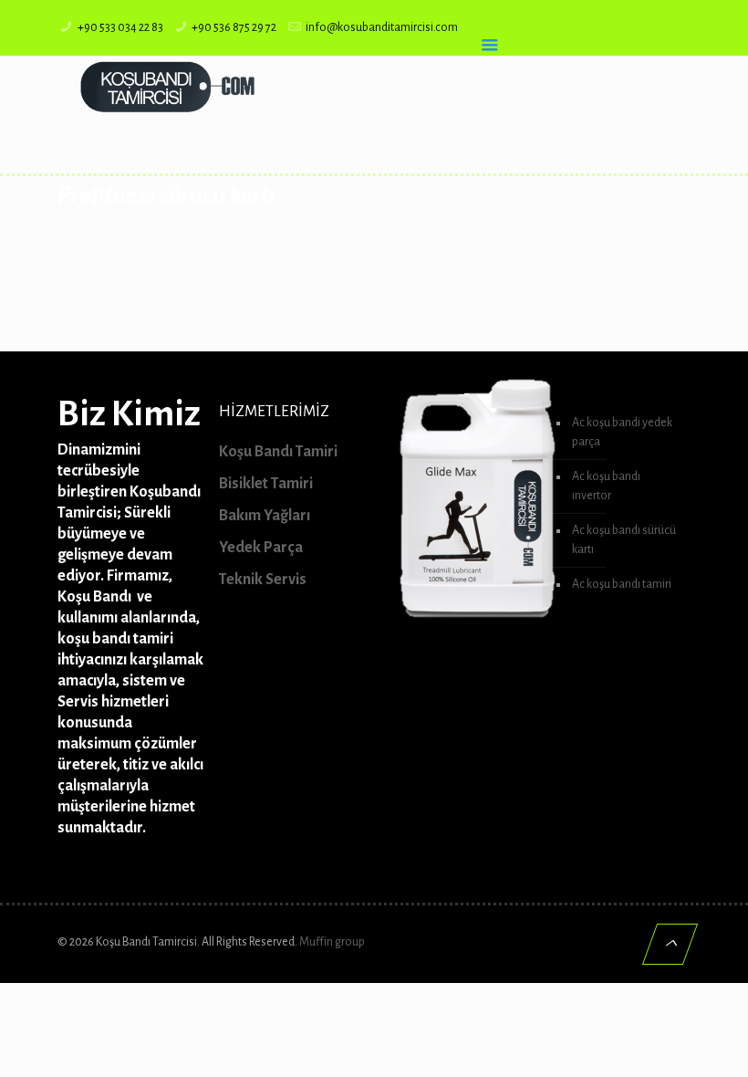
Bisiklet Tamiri (266, 484)
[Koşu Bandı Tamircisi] (167, 86)
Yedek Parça (261, 547)
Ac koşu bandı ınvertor (606, 486)
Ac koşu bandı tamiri (621, 584)
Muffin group (332, 942)
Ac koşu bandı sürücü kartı (624, 540)
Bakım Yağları (264, 515)
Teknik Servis (262, 579)
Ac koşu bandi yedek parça (622, 432)
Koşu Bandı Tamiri (278, 452)
